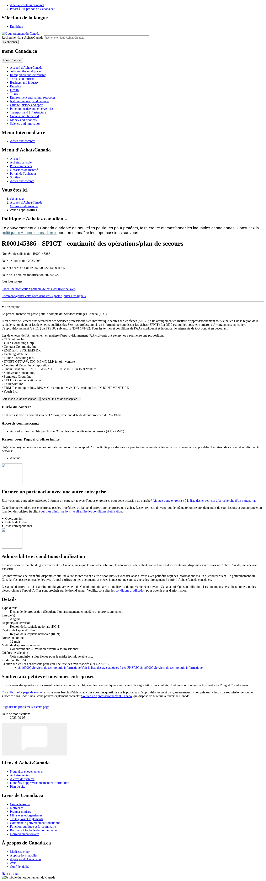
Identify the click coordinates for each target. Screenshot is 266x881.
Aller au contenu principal (27, 5)
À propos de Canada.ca (25, 859)
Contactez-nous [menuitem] (20, 804)
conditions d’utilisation (130, 590)
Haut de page (10, 873)
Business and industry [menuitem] (24, 82)
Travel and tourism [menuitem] (22, 79)
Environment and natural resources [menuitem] (32, 97)
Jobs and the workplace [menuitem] (25, 71)
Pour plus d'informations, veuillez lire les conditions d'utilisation (80, 511)
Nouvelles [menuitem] (16, 808)
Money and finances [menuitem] (23, 120)
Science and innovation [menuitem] (25, 123)
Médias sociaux (20, 851)
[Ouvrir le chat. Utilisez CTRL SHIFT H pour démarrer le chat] (34, 739)
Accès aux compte (22, 181)
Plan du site (17, 786)
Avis (13, 863)
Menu (12, 60)
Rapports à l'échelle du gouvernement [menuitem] (34, 830)
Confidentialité (19, 866)
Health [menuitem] (14, 90)
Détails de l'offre (16, 522)
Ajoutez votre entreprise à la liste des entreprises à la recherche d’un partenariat (204, 500)
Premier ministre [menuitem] (20, 811)
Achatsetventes (20, 775)
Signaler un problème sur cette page (25, 707)
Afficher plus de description (20, 398)
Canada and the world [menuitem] (24, 116)
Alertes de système (22, 779)
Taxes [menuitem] (14, 93)
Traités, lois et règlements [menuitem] (26, 819)
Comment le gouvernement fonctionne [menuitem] (35, 823)
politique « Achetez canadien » (29, 233)
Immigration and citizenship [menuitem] (28, 75)
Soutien (15, 177)
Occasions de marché (24, 170)
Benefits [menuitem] (15, 86)
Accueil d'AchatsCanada (26, 202)
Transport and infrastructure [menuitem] (28, 112)
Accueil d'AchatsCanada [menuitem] (26, 67)
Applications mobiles (24, 855)
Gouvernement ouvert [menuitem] (24, 834)
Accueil (15, 158)
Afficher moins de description (60, 398)
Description (12, 307)
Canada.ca (17, 198)
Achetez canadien (21, 162)
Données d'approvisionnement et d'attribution (39, 783)
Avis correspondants (18, 526)
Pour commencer (21, 166)
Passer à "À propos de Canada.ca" (32, 9)
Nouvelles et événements (26, 771)
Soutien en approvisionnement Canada (106, 696)
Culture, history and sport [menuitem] (26, 105)
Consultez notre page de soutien (22, 692)
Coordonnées (14, 518)
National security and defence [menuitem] (29, 101)
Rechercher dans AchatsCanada (22, 37)
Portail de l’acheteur (23, 173)
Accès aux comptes (22, 141)
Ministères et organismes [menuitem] (26, 815)
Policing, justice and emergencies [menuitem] (31, 108)
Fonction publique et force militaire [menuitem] (33, 826)
